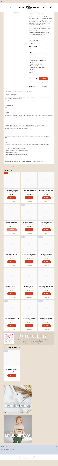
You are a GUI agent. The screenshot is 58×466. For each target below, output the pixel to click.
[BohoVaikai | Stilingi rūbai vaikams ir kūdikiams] (29, 7)
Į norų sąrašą (12, 201)
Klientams (4, 453)
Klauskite (45, 82)
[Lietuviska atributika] (29, 429)
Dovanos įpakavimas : (34, 58)
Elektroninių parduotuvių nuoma (26, 458)
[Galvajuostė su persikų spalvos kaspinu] (46, 212)
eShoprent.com (36, 458)
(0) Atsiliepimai (28, 91)
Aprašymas (8, 91)
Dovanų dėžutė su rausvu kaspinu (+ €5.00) (38, 61)
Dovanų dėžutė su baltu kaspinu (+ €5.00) (37, 68)
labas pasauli (7, 166)
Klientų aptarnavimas (7, 449)
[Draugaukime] (29, 338)
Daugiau (12, 197)
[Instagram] (3, 1)
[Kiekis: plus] (37, 78)
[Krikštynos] (29, 399)
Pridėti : (31, 52)
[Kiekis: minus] (30, 78)
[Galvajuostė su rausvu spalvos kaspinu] (12, 276)
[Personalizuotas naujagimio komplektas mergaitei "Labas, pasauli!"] (46, 180)
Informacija (4, 446)
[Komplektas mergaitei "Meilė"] (12, 212)
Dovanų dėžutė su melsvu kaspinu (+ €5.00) (36, 64)
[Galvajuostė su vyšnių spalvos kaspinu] (12, 244)
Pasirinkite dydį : (34, 40)
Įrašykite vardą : (33, 46)
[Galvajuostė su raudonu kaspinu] (29, 308)
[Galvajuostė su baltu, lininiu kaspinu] (46, 276)
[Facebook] (1, 1)
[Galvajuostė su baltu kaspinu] (29, 276)
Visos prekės (51, 347)
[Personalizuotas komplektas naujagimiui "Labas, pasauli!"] (29, 180)
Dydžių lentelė (18, 91)
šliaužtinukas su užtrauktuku (18, 166)
